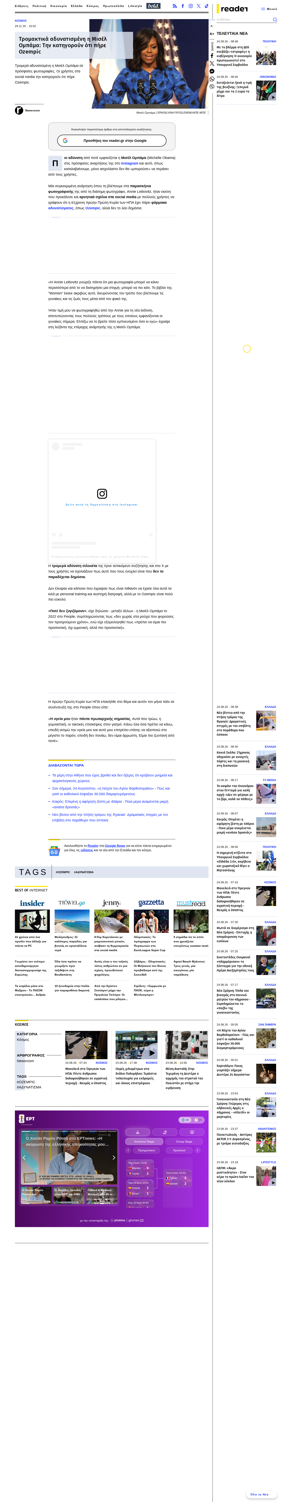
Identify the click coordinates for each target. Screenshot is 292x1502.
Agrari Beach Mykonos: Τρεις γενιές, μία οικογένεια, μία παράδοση (189, 968)
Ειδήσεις (22, 6)
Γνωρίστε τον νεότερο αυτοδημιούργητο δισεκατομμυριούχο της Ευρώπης (30, 968)
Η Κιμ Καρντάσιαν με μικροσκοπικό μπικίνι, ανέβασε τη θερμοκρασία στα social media (111, 943)
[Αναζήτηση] (275, 20)
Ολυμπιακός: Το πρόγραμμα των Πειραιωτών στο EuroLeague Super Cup (149, 943)
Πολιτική (39, 6)
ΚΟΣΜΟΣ (21, 20)
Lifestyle (135, 6)
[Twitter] (199, 6)
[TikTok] (207, 6)
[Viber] (212, 86)
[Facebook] (183, 6)
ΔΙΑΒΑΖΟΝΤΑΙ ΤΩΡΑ (66, 765)
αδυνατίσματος (60, 208)
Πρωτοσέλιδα (113, 6)
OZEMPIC (63, 872)
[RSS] (175, 6)
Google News (115, 845)
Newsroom (25, 1061)
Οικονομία (58, 6)
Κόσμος (93, 6)
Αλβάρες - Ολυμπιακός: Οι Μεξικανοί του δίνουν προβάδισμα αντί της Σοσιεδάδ (150, 968)
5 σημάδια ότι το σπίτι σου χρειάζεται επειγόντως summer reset (191, 941)
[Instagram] (191, 6)
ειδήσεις (87, 850)
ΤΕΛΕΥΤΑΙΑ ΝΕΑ (232, 33)
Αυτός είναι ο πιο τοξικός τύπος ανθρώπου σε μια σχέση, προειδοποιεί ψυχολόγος (111, 968)
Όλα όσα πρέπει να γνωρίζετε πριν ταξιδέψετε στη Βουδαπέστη (68, 968)
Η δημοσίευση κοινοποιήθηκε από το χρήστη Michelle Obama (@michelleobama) (118, 556)
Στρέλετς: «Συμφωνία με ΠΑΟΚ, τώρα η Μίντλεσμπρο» (150, 990)
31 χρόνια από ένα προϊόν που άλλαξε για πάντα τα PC (30, 941)
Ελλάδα (77, 6)
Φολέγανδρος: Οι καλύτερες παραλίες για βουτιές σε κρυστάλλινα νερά (71, 943)
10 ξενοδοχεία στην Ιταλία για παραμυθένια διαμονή (72, 988)
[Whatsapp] (212, 79)
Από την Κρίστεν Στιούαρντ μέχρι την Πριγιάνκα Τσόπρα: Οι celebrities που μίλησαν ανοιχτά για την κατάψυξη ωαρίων (111, 992)
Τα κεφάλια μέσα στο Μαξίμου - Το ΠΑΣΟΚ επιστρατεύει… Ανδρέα (30, 990)
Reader (93, 845)
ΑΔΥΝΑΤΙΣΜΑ (85, 872)
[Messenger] (212, 71)
